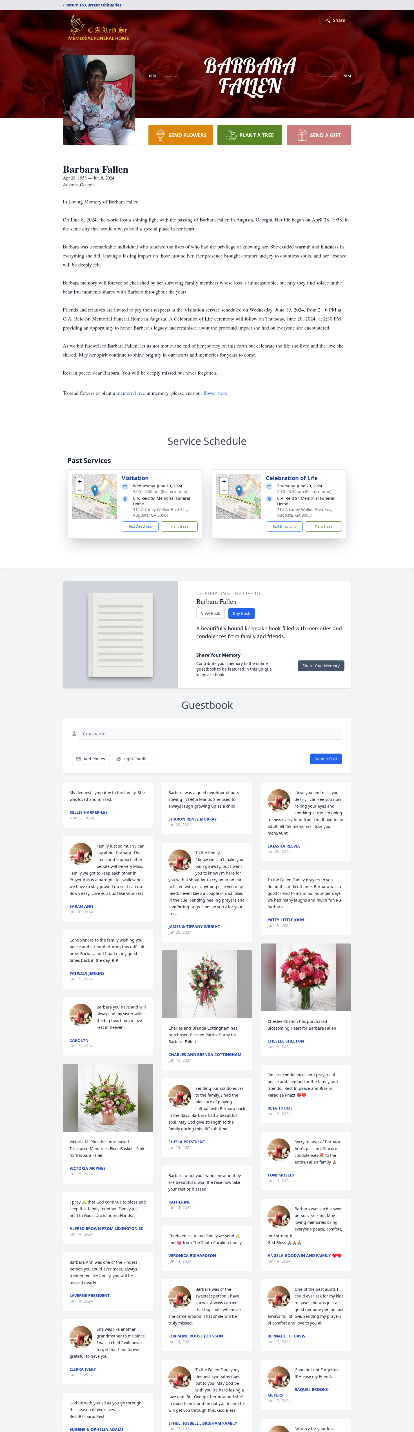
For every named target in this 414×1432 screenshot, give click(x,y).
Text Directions (140, 526)
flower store (215, 392)
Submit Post (326, 758)
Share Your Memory (321, 665)
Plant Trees (179, 526)
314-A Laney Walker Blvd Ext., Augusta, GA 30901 (160, 512)
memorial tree (131, 392)
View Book (210, 613)
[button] (94, 491)
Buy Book (241, 613)
